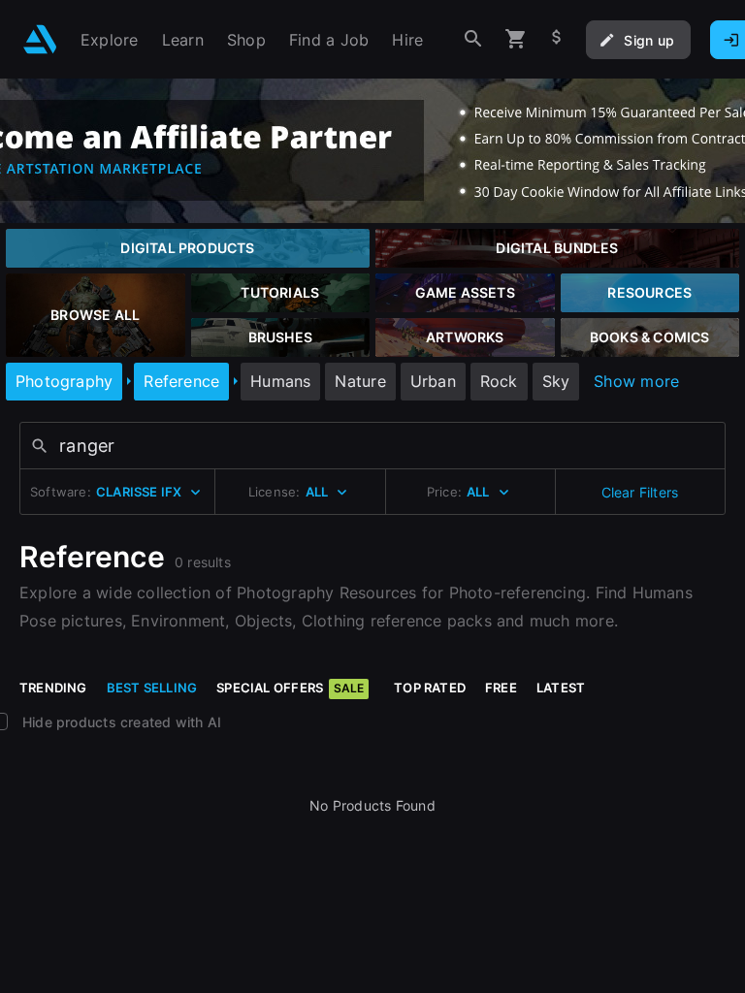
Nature (360, 381)
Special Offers (290, 687)
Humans (280, 381)
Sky (556, 381)
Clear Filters (640, 492)
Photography (64, 381)
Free (501, 687)
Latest (560, 687)
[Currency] (557, 39)
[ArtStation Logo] (40, 39)
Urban (433, 381)
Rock (499, 381)
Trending (53, 687)
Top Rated (430, 687)
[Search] (473, 39)
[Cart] (516, 39)
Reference (181, 381)
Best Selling (152, 687)
